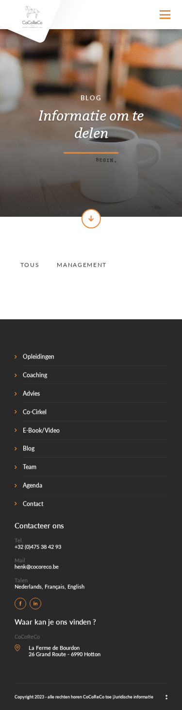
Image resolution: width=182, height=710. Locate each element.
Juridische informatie (133, 696)
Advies (31, 393)
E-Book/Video (41, 429)
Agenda (32, 485)
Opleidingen (38, 356)
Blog (28, 448)
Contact (33, 503)
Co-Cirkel (35, 411)
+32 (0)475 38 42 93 (38, 546)
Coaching (35, 375)
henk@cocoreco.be (37, 566)
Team (29, 466)
